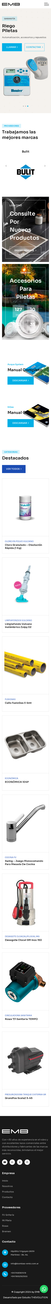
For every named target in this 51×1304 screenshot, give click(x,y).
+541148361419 (18, 1273)
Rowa (5, 1226)
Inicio (5, 1180)
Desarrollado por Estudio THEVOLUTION (25, 1297)
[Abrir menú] (46, 4)
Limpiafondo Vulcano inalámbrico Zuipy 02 (18, 626)
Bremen (6, 1231)
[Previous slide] (45, 166)
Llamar (11, 47)
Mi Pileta (6, 1220)
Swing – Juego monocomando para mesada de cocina (24, 863)
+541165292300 (19, 1276)
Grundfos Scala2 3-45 (19, 1098)
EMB (37, 1292)
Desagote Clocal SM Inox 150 (23, 940)
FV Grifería (8, 1215)
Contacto (7, 1197)
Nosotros (7, 1186)
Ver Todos (13, 469)
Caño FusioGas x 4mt (18, 702)
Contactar (33, 47)
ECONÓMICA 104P (17, 781)
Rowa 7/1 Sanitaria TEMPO (21, 1019)
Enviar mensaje (24, 250)
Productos (8, 1191)
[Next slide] (6, 166)
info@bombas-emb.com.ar (25, 1263)
